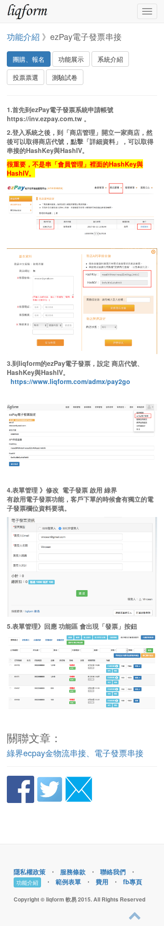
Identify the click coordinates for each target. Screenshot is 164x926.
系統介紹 (110, 59)
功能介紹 (23, 36)
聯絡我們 (113, 871)
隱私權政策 (30, 871)
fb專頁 (132, 881)
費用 (102, 881)
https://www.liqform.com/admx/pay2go (70, 381)
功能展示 (71, 59)
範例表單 (68, 881)
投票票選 (25, 77)
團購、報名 (29, 59)
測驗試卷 (64, 77)
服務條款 (73, 871)
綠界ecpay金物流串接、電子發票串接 (75, 753)
